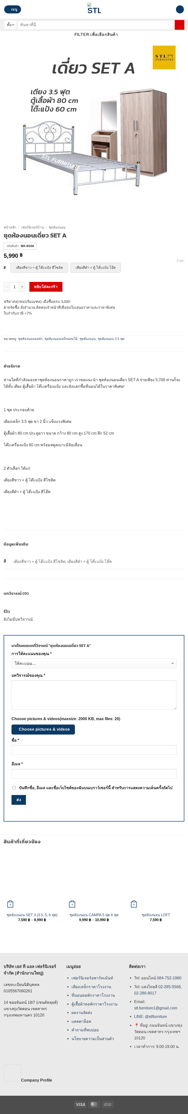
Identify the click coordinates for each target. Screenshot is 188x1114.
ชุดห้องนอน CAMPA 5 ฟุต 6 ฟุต (94, 915)
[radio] (39, 268)
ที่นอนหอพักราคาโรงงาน (93, 995)
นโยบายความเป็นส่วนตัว (92, 1038)
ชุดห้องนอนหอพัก (30, 339)
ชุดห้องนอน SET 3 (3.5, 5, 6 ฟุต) (32, 915)
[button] (12, 9)
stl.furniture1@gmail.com (155, 1008)
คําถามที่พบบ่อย (85, 1030)
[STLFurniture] (94, 9)
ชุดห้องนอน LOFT (156, 915)
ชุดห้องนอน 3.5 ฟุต (111, 339)
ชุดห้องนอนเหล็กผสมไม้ (61, 339)
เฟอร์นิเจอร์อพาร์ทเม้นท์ (92, 978)
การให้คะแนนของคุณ (32, 654)
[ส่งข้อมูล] (179, 25)
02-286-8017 (145, 993)
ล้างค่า (180, 260)
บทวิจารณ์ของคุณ (28, 675)
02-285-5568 (169, 987)
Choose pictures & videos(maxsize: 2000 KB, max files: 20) (66, 719)
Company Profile (36, 1080)
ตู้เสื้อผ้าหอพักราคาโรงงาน (94, 1004)
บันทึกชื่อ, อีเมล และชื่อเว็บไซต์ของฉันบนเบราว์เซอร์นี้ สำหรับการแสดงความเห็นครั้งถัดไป (95, 788)
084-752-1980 (169, 978)
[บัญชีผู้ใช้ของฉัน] (169, 9)
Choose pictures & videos (44, 729)
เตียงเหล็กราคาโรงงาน (91, 987)
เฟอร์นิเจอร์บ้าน (32, 227)
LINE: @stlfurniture (150, 1017)
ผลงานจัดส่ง (81, 1013)
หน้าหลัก (10, 227)
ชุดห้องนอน (57, 227)
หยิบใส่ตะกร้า (46, 287)
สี (5, 268)
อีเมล (17, 764)
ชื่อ (15, 740)
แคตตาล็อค (81, 1021)
